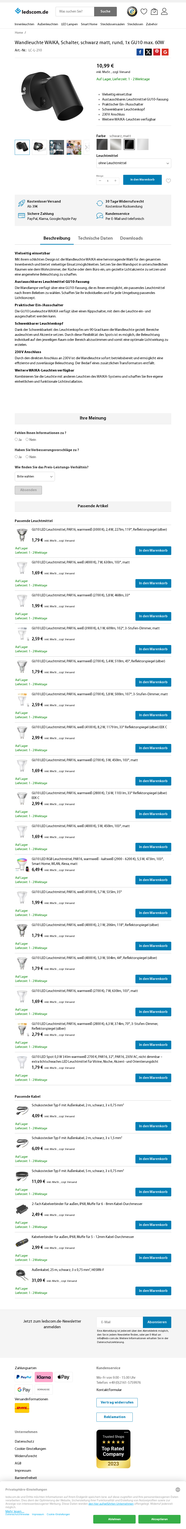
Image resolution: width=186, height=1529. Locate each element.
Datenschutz (24, 1442)
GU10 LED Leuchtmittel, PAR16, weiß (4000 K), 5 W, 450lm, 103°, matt (81, 826)
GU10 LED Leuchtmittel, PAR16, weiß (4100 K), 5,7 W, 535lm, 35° (77, 892)
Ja (20, 440)
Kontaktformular (109, 1390)
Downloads (131, 238)
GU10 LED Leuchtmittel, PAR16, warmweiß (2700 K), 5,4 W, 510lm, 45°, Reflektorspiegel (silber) (98, 661)
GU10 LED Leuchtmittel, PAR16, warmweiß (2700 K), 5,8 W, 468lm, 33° (81, 595)
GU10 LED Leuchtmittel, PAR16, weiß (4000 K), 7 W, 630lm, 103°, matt (81, 562)
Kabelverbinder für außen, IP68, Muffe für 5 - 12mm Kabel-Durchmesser (83, 1237)
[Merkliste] (144, 11)
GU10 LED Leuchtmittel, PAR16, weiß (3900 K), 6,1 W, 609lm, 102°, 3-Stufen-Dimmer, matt (96, 628)
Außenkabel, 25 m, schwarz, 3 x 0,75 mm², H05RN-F (68, 1270)
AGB (18, 1463)
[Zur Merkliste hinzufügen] (168, 180)
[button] (39, 147)
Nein (32, 440)
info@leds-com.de (107, 1338)
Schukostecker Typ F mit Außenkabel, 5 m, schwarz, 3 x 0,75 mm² (78, 1171)
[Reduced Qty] (100, 181)
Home (19, 33)
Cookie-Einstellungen (30, 1449)
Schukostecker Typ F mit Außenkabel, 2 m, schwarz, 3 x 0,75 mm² (78, 1105)
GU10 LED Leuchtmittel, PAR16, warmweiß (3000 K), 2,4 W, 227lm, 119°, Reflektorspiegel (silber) (99, 530)
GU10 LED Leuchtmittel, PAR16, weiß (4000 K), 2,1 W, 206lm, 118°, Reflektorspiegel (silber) (95, 925)
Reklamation (114, 1417)
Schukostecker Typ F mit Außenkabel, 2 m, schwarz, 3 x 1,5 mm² (77, 1138)
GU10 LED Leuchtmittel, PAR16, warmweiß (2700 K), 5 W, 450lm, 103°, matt (85, 760)
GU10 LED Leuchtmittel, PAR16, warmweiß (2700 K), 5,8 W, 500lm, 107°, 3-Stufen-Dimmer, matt (100, 694)
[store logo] (32, 11)
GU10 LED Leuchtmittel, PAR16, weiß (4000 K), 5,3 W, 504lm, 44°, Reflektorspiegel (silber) (94, 958)
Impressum (23, 1471)
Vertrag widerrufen (117, 1402)
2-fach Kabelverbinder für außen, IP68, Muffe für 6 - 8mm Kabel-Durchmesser (87, 1204)
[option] (102, 144)
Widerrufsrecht (26, 1456)
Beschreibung (57, 238)
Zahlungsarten (26, 1368)
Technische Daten (95, 238)
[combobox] (75, 11)
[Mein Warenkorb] (154, 11)
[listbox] (133, 145)
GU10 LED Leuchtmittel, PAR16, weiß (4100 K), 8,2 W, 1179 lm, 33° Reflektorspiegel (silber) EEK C (99, 727)
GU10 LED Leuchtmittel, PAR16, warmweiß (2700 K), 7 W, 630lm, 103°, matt (85, 991)
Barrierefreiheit (26, 1478)
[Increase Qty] (115, 181)
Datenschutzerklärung (110, 1342)
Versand (124, 72)
